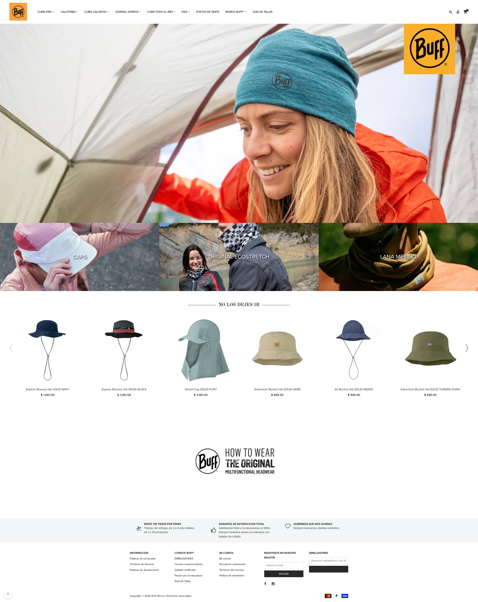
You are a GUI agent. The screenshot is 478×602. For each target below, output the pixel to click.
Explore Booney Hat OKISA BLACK (124, 389)
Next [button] (467, 348)
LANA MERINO (398, 256)
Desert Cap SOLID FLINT (201, 389)
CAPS (80, 256)
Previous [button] (11, 348)
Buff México (158, 596)
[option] (47, 360)
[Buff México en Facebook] (265, 584)
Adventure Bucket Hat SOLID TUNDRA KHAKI (430, 389)
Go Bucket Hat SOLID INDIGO (354, 389)
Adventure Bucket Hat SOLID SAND (277, 389)
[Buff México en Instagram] (273, 584)
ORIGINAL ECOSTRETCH (238, 256)
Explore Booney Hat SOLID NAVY (47, 389)
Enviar (284, 573)
